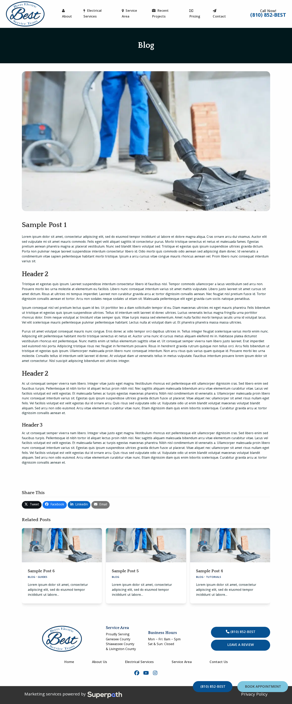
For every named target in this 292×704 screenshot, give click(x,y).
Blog (31, 577)
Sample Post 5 (125, 571)
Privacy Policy (254, 695)
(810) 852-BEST (242, 632)
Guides (42, 577)
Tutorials (213, 577)
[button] (32, 505)
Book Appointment (263, 687)
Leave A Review (240, 645)
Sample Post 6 (41, 571)
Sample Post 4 (209, 571)
